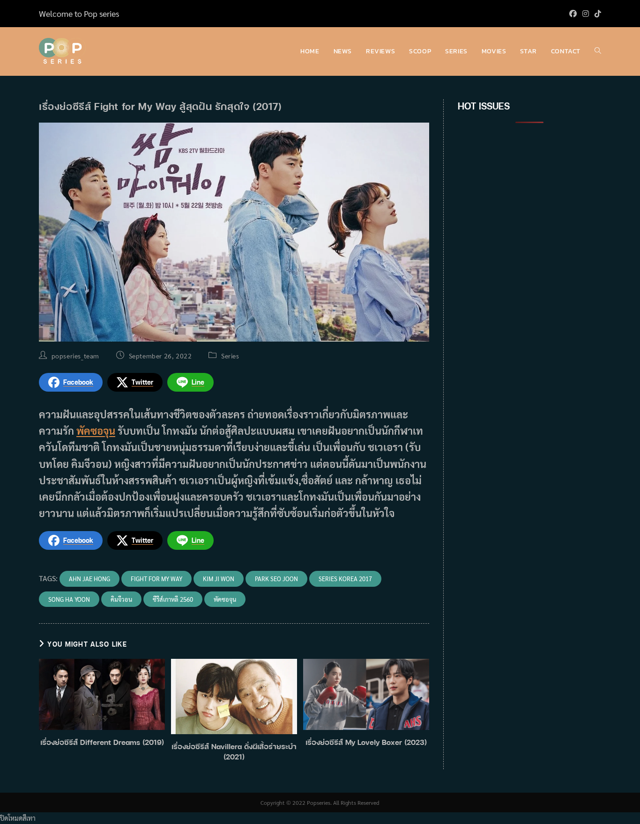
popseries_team (75, 355)
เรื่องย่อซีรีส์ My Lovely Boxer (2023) (366, 742)
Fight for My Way (156, 579)
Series (230, 355)
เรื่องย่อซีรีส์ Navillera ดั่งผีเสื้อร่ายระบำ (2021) (234, 751)
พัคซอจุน (95, 430)
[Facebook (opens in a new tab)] (573, 13)
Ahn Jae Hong (89, 579)
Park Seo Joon (276, 579)
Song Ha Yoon (69, 599)
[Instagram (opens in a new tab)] (586, 13)
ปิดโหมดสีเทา (18, 818)
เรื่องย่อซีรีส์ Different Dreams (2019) (102, 742)
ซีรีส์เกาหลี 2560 (173, 599)
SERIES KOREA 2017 (345, 579)
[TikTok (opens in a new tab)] (596, 13)
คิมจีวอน (121, 599)
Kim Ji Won (218, 579)
